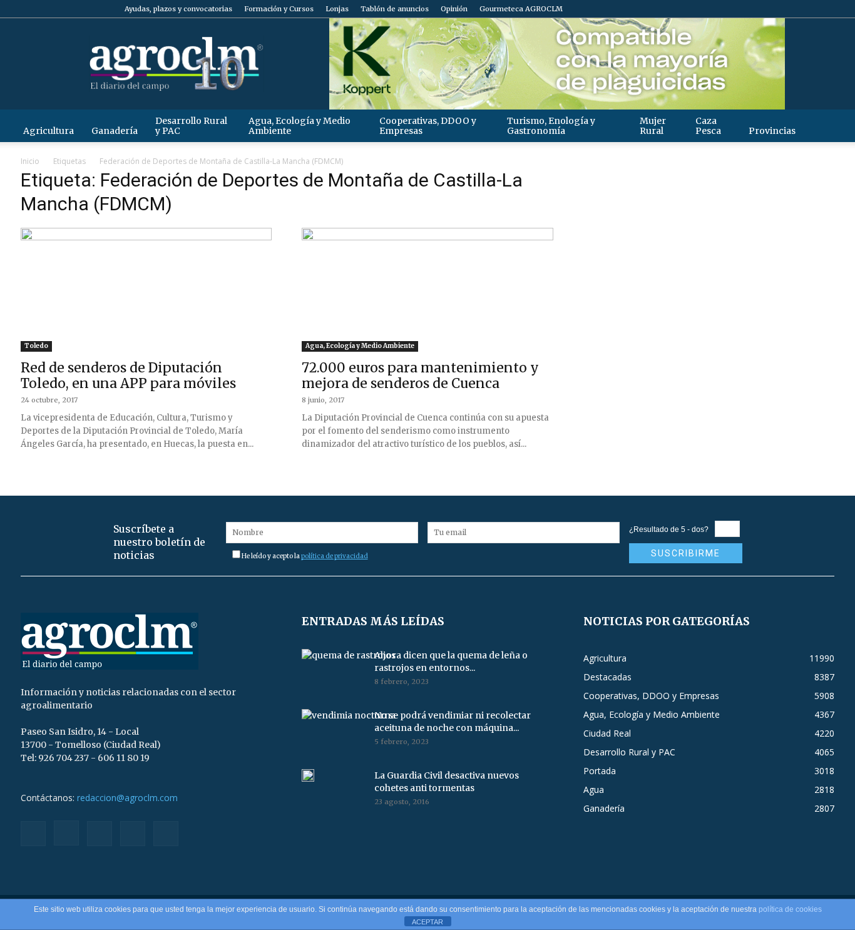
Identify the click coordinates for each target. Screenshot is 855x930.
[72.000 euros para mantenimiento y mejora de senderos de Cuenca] (427, 290)
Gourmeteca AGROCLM (521, 8)
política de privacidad (334, 556)
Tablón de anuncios (395, 8)
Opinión (454, 8)
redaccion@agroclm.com (127, 798)
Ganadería (114, 130)
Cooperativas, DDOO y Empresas (427, 125)
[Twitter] (804, 9)
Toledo (36, 346)
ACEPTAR (427, 922)
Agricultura (48, 130)
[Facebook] (742, 9)
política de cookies (790, 909)
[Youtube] (825, 9)
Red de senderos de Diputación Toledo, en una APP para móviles (128, 375)
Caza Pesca (708, 125)
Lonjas (337, 8)
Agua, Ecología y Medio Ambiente (299, 125)
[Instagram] (763, 9)
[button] (819, 125)
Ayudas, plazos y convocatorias (178, 8)
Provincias (772, 130)
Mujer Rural (653, 125)
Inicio (30, 161)
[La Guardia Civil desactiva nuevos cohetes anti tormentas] (308, 775)
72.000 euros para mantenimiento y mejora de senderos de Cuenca (420, 375)
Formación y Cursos (279, 8)
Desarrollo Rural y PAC (191, 125)
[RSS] (783, 9)
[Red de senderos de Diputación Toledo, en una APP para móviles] (146, 290)
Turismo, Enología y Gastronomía (551, 125)
